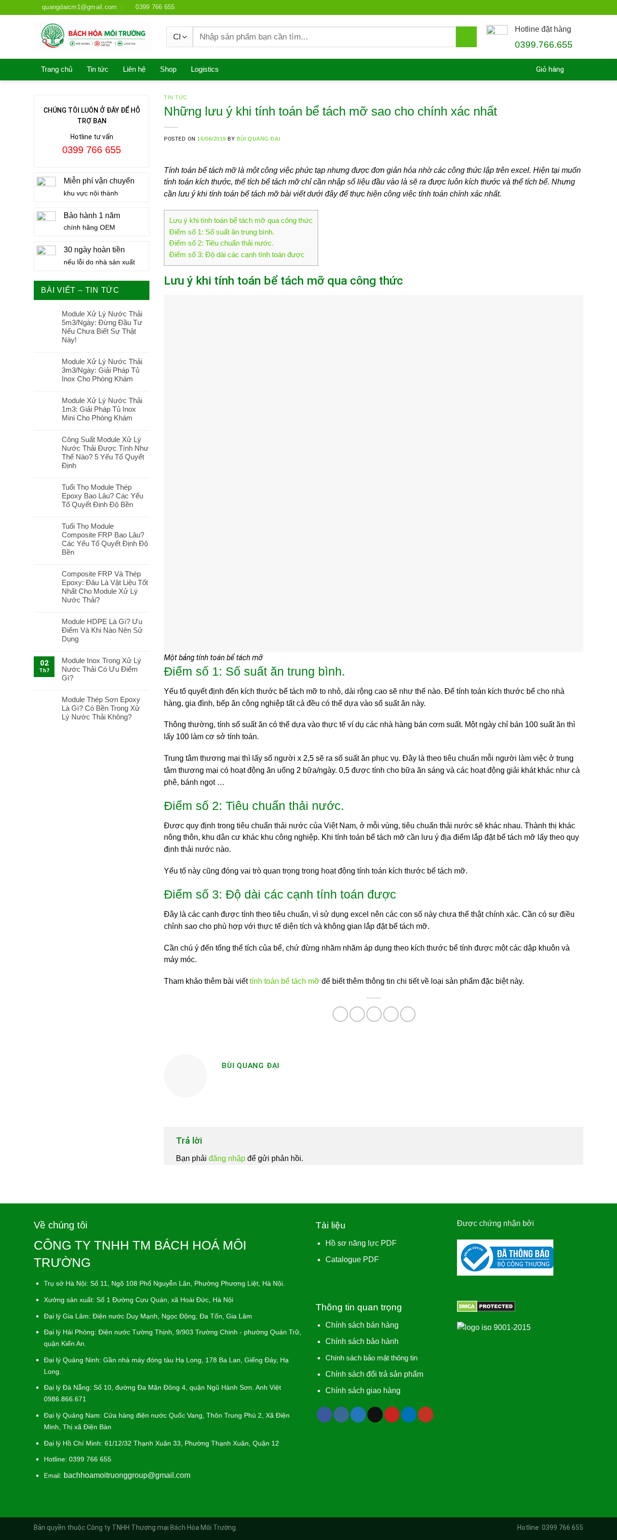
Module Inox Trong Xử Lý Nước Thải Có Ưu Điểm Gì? (101, 669)
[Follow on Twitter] (358, 1415)
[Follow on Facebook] (324, 1415)
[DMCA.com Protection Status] (486, 1306)
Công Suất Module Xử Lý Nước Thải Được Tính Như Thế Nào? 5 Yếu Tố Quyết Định (105, 452)
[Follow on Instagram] (341, 1415)
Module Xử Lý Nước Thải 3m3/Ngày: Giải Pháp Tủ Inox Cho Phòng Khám (102, 370)
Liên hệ (134, 69)
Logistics (205, 69)
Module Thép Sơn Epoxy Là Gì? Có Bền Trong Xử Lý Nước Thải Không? (101, 708)
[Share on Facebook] (340, 1014)
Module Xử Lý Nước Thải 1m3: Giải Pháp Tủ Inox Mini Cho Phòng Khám (102, 409)
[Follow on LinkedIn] (408, 1415)
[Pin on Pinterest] (391, 1014)
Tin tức (97, 69)
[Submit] (466, 37)
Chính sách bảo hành (362, 1341)
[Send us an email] (375, 1415)
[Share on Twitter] (357, 1014)
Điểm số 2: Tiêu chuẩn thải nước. (221, 243)
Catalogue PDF (352, 1259)
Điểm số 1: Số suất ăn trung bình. (221, 232)
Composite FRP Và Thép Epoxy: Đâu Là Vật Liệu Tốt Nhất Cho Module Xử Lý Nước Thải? (105, 587)
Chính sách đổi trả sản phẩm (374, 1374)
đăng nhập (227, 1158)
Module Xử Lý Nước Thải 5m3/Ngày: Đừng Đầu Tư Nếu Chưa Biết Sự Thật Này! (102, 327)
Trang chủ (56, 69)
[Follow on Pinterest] (392, 1415)
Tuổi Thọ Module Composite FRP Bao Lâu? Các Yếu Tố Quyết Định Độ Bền (105, 539)
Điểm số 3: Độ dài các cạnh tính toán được (237, 255)
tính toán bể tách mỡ (285, 981)
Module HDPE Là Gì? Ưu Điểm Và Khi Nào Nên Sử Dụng (102, 630)
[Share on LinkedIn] (408, 1014)
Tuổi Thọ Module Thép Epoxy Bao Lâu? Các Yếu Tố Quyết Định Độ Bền (102, 496)
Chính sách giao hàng (363, 1390)
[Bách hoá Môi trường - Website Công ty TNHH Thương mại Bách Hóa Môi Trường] (93, 37)
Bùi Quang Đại (258, 139)
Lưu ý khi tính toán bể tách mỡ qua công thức (241, 220)
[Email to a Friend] (374, 1014)
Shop (168, 69)
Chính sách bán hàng (362, 1325)
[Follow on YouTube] (425, 1415)
